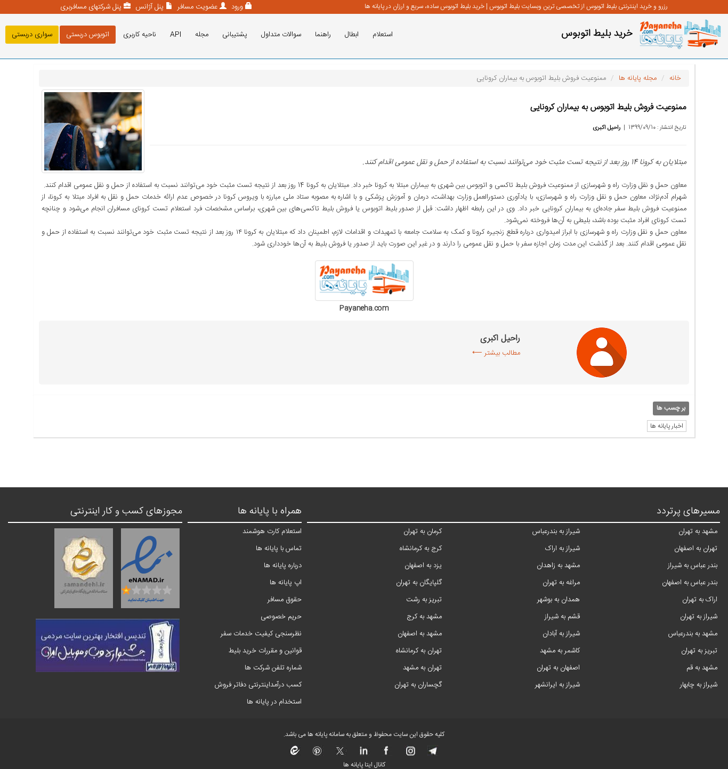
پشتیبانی (234, 34)
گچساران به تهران (418, 685)
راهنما (323, 34)
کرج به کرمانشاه (421, 548)
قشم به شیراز (562, 617)
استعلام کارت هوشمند (272, 531)
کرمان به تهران (422, 531)
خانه (675, 78)
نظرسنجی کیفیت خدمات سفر (261, 634)
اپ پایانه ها (286, 582)
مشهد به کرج (424, 617)
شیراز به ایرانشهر (557, 685)
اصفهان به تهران (558, 668)
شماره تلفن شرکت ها (273, 668)
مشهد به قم (701, 668)
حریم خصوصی (281, 617)
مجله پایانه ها (638, 78)
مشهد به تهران (697, 531)
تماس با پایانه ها (279, 548)
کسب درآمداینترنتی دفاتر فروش (258, 685)
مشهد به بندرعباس (692, 634)
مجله (201, 34)
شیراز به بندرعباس (556, 531)
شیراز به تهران (698, 617)
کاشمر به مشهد (560, 651)
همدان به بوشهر (558, 600)
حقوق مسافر (285, 600)
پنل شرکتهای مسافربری (91, 7)
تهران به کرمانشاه (419, 651)
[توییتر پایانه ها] (340, 754)
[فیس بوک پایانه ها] (386, 754)
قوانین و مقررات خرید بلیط (265, 651)
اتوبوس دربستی (87, 34)
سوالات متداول (281, 34)
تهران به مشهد (422, 668)
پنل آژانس (148, 7)
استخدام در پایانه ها (274, 702)
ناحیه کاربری (139, 34)
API (175, 34)
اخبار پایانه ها (666, 426)
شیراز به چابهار (698, 685)
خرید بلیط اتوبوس (597, 34)
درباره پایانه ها (283, 565)
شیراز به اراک (562, 548)
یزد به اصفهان (423, 565)
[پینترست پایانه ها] (317, 754)
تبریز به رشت (424, 600)
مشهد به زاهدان (558, 565)
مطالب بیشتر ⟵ (496, 353)
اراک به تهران (699, 600)
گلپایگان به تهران (419, 582)
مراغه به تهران (561, 582)
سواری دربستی (32, 34)
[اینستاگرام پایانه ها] (409, 754)
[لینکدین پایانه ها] (363, 754)
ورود (236, 7)
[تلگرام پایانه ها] (432, 754)
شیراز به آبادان (561, 634)
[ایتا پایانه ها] (295, 754)
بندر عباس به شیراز (692, 565)
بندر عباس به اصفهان (689, 582)
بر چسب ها (671, 408)
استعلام (383, 34)
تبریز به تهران (699, 651)
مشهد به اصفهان (420, 634)
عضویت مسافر (196, 7)
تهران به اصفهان (695, 548)
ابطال (352, 34)
